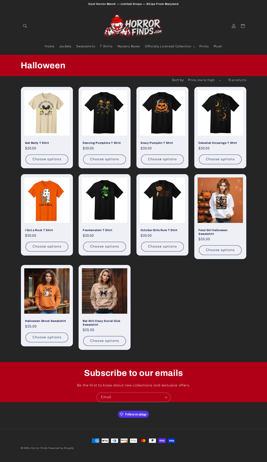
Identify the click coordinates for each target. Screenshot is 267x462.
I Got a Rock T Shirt (39, 230)
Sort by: (178, 80)
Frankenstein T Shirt (97, 230)
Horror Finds (39, 448)
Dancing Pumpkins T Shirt (102, 142)
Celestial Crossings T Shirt (217, 142)
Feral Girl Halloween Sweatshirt (213, 232)
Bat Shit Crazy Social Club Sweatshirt (101, 323)
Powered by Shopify (61, 448)
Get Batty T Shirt (37, 142)
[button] (25, 26)
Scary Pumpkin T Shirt (157, 142)
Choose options (46, 159)
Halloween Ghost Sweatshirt (45, 321)
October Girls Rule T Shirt (159, 230)
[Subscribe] (165, 397)
